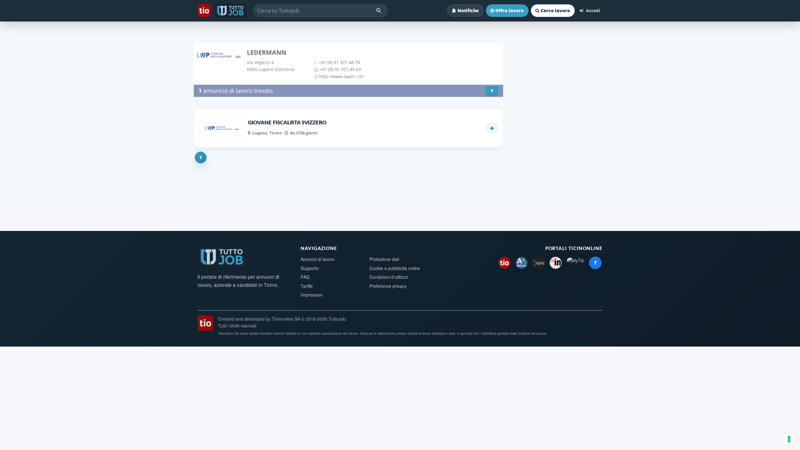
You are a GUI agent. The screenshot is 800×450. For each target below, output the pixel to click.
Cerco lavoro (555, 10)
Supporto (310, 268)
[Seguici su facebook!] (595, 263)
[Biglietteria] (539, 263)
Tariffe (307, 286)
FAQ (305, 277)
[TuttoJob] (231, 11)
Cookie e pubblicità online (394, 268)
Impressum (312, 295)
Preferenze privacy (388, 286)
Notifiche (468, 10)
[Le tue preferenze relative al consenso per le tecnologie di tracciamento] (789, 439)
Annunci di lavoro (318, 259)
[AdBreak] (521, 263)
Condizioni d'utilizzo (388, 277)
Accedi (592, 10)
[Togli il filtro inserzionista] (492, 90)
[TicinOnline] (205, 10)
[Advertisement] (556, 162)
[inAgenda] (555, 263)
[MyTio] (575, 263)
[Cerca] (378, 10)
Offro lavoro (509, 10)
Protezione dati (384, 259)
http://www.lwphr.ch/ (341, 76)
